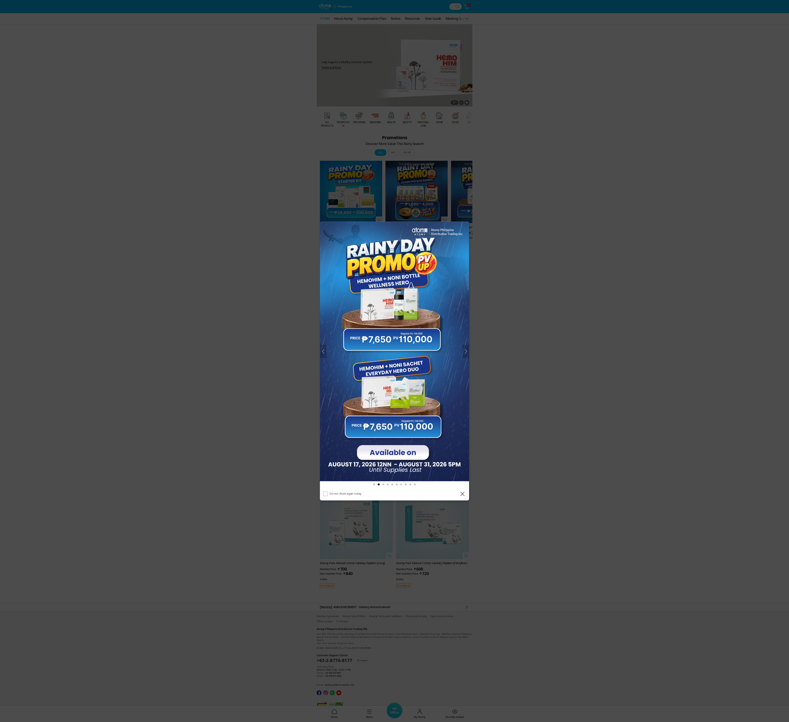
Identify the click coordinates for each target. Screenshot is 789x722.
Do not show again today (345, 493)
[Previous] (323, 351)
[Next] (466, 351)
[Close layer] (462, 494)
